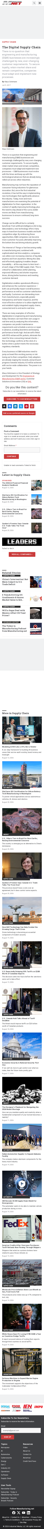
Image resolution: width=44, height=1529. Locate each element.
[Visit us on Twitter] (18, 1512)
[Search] (34, 3)
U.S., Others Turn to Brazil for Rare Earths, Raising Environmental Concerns (14, 511)
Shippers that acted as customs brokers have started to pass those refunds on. (19, 1251)
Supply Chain (9, 42)
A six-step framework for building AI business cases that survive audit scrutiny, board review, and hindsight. (21, 752)
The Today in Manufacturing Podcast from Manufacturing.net (14, 628)
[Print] (4, 406)
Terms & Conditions (12, 1520)
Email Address (10, 445)
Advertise (25, 1517)
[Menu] (40, 3)
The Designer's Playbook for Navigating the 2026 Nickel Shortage (20, 1108)
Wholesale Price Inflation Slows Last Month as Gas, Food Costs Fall (21, 1291)
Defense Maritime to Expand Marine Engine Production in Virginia (20, 1379)
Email (3, 1426)
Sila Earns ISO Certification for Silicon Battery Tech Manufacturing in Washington (15, 497)
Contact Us (15, 1517)
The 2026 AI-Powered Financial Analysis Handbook (15, 484)
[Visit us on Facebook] (13, 1512)
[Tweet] (21, 406)
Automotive (7, 787)
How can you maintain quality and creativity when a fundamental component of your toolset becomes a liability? (22, 1114)
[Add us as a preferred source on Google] (32, 406)
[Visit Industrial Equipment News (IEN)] (27, 1407)
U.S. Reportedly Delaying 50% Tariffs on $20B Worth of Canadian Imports (21, 973)
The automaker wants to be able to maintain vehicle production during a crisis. (22, 1207)
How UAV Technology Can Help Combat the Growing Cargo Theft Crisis (20, 928)
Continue (11, 456)
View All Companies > (22, 554)
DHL (29, 381)
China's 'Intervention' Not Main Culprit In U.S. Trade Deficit (15, 582)
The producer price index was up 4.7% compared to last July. (21, 1296)
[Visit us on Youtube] (23, 1512)
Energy (6, 834)
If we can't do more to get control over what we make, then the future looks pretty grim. (20, 1069)
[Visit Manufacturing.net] (16, 1410)
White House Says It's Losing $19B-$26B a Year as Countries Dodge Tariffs (21, 1335)
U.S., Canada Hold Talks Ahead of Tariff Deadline (18, 1019)
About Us (5, 1517)
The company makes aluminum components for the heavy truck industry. (21, 1160)
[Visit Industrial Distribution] (5, 1410)
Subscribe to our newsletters (22, 399)
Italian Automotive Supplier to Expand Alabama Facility (21, 1155)
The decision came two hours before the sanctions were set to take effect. (21, 978)
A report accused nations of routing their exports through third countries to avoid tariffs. (21, 1340)
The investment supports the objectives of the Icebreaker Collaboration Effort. (20, 1385)
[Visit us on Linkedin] (28, 1512)
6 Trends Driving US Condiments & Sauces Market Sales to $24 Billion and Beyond (13, 597)
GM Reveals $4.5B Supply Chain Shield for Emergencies (19, 1202)
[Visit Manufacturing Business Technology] (27, 1410)
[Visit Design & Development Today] (5, 1407)
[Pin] (26, 406)
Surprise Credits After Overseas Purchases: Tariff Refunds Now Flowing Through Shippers (21, 1246)
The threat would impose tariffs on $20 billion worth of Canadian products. (19, 1025)
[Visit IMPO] (38, 1407)
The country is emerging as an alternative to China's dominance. (22, 845)
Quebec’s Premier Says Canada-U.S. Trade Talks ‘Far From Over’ (15, 526)
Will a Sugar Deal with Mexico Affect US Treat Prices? (14, 613)
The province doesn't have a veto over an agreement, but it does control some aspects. (19, 889)
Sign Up (7, 1437)
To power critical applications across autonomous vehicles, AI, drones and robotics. (21, 798)
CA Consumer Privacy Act (31, 1520)
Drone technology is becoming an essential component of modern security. (18, 933)
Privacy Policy (36, 1517)
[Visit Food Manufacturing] (16, 1407)
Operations (7, 1059)
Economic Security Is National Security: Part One (20, 1064)
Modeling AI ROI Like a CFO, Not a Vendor (19, 747)
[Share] (10, 406)
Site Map (23, 1522)
